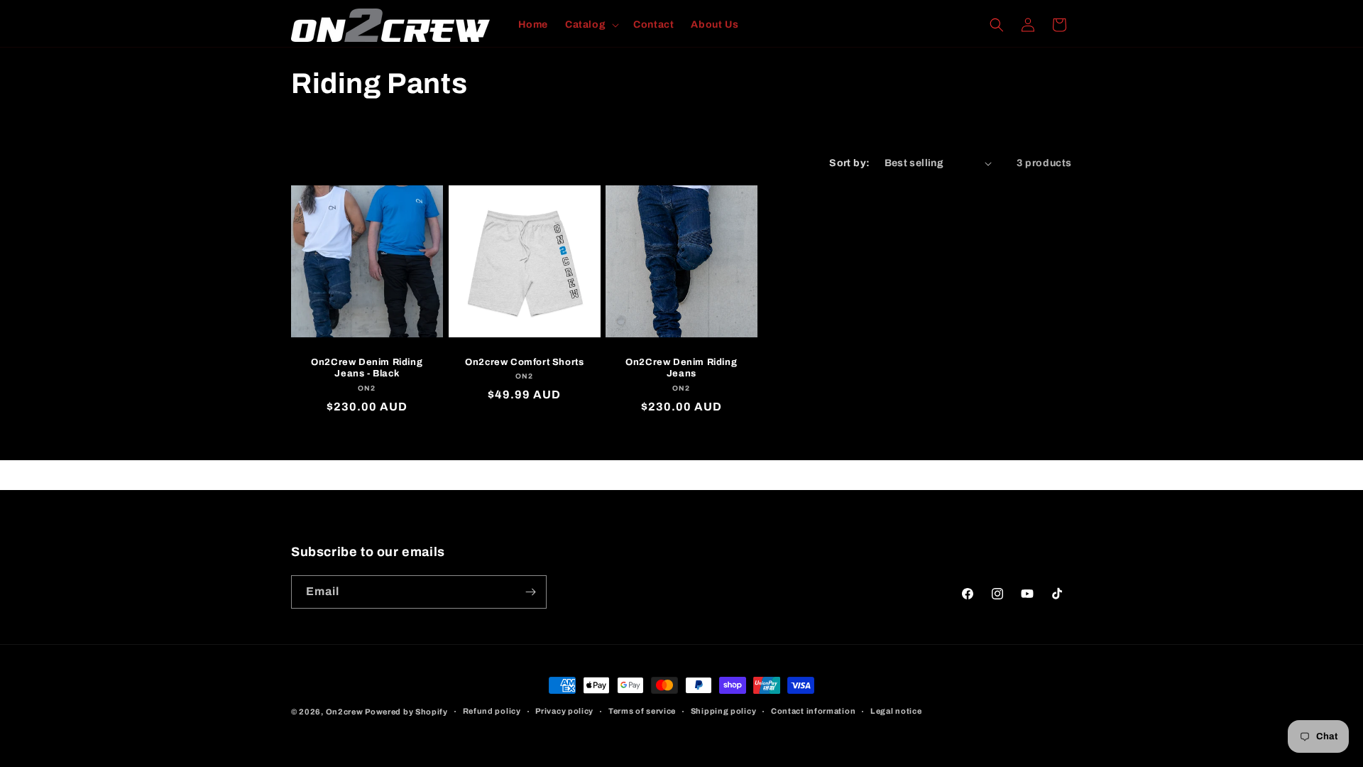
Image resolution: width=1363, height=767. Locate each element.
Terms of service (642, 711)
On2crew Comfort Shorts (524, 362)
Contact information (813, 711)
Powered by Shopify (406, 711)
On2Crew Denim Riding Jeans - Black (366, 368)
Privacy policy (564, 711)
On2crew (344, 711)
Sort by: (849, 163)
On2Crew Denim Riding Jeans (681, 368)
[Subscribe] (530, 592)
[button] (591, 25)
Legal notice (895, 711)
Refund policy (492, 711)
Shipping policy (724, 711)
